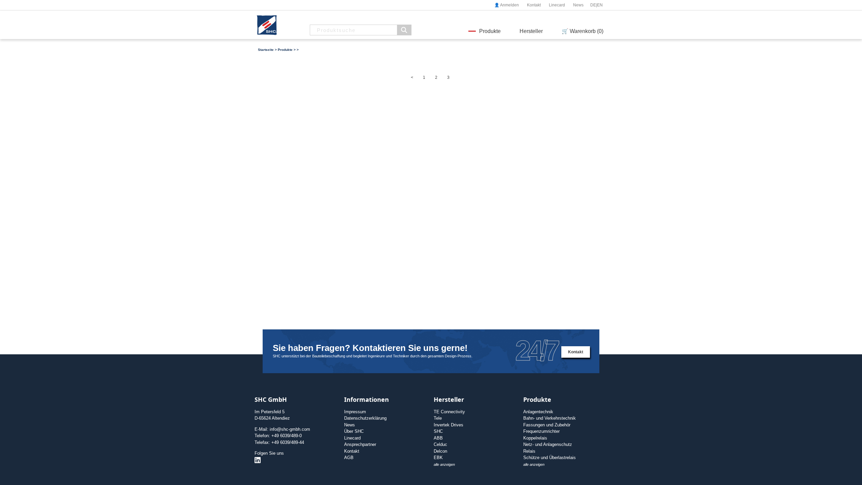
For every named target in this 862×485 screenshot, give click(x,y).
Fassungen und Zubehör (546, 424)
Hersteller (531, 31)
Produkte (490, 31)
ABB (438, 438)
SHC (438, 431)
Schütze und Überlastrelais (549, 457)
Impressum (355, 411)
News (578, 5)
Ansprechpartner (360, 444)
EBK (438, 457)
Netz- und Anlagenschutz (547, 444)
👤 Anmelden (506, 5)
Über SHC (354, 431)
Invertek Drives (448, 424)
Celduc (440, 444)
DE (593, 5)
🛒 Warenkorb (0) (582, 31)
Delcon (440, 451)
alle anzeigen (444, 464)
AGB (349, 457)
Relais (529, 451)
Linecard (557, 5)
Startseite (266, 50)
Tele (438, 418)
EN (600, 5)
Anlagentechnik (538, 411)
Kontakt (534, 5)
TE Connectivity (449, 411)
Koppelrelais (535, 438)
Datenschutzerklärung (365, 418)
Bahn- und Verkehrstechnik (549, 418)
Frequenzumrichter (541, 431)
